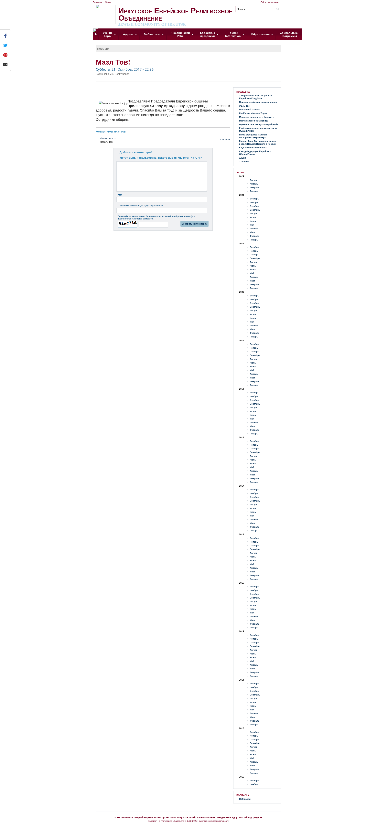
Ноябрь (254, 202)
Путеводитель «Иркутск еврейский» (258, 124)
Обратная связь (269, 2)
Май (252, 225)
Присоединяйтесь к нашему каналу (258, 102)
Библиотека (152, 34)
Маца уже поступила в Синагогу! (257, 117)
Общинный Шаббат (249, 109)
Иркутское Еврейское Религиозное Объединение (175, 16)
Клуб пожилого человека (252, 147)
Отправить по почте (141, 205)
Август (253, 180)
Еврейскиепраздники (207, 34)
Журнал (128, 34)
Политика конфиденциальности (213, 821)
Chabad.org (178, 821)
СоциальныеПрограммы (289, 34)
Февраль (254, 187)
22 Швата (244, 161)
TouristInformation (233, 34)
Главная (97, 2)
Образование (260, 34)
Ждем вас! (244, 106)
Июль (253, 217)
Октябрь (254, 206)
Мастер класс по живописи (253, 121)
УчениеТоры (108, 34)
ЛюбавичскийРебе (180, 34)
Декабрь (254, 198)
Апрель (254, 184)
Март (252, 232)
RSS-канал (245, 799)
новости (103, 48)
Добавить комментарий (136, 152)
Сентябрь (255, 210)
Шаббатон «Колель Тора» (253, 113)
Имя (120, 195)
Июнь (253, 221)
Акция (242, 158)
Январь (254, 191)
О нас (108, 2)
